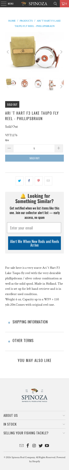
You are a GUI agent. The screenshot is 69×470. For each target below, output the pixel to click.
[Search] (55, 3)
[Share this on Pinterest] (39, 180)
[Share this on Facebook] (29, 180)
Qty (7, 140)
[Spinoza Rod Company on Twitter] (40, 446)
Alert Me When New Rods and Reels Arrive (34, 243)
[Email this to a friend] (48, 180)
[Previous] (8, 52)
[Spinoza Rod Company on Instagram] (34, 446)
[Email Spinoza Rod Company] (21, 446)
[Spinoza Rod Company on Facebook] (28, 446)
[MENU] (1, 3)
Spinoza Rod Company (23, 457)
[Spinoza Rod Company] (34, 3)
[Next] (61, 52)
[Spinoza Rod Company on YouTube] (47, 446)
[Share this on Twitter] (20, 180)
